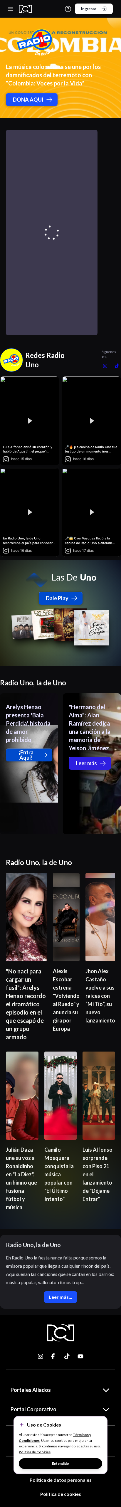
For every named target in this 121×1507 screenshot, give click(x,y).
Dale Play (57, 598)
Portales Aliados (31, 1390)
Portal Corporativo (33, 1409)
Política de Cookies (35, 1452)
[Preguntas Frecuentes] (68, 9)
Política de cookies (60, 1494)
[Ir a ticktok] (41, 1356)
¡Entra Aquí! (26, 755)
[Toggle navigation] (10, 8)
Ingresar (88, 8)
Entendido (60, 1463)
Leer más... (60, 1297)
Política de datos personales (61, 1480)
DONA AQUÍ (28, 99)
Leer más (86, 763)
